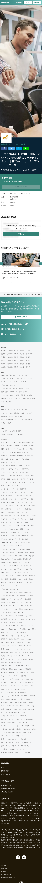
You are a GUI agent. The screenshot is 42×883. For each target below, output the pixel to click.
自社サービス (16, 482)
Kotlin (15, 669)
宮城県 (9, 367)
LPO (2, 642)
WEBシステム (5, 736)
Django (31, 556)
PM (19, 442)
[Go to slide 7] (24, 282)
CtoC (10, 516)
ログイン (27, 2)
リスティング (28, 455)
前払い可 (20, 409)
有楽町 (27, 726)
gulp (13, 706)
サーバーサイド (24, 562)
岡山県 (9, 364)
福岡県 (3, 354)
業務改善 (24, 676)
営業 (31, 499)
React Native (26, 656)
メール (28, 619)
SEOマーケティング (7, 742)
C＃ (13, 736)
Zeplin (31, 445)
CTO (27, 542)
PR (33, 505)
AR (10, 569)
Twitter (11, 702)
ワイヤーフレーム (13, 686)
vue (29, 629)
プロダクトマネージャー (9, 592)
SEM (25, 609)
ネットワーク (27, 682)
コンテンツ (24, 512)
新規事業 (16, 413)
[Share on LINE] (26, 148)
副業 (2, 449)
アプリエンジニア (28, 679)
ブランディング (6, 525)
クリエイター (10, 659)
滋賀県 (3, 360)
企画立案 (4, 499)
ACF (2, 706)
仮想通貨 (4, 669)
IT (7, 522)
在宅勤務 (23, 629)
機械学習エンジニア (22, 666)
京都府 (9, 357)
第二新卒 (16, 639)
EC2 (32, 476)
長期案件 (4, 416)
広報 (11, 378)
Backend (26, 572)
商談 (17, 742)
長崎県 (16, 364)
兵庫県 (9, 354)
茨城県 (16, 350)
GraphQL (13, 579)
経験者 (3, 656)
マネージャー (20, 736)
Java (7, 649)
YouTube (18, 702)
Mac (7, 699)
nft (20, 709)
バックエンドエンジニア (9, 375)
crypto (25, 709)
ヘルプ (3, 767)
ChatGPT (27, 752)
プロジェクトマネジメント (9, 589)
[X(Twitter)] (24, 857)
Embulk (11, 749)
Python (32, 536)
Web (25, 592)
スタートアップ (26, 413)
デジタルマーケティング (9, 549)
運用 (2, 496)
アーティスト (5, 576)
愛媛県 (28, 357)
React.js (3, 582)
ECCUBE (32, 696)
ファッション (25, 532)
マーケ (32, 482)
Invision (24, 445)
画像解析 (28, 669)
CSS (8, 479)
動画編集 (27, 729)
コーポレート (25, 525)
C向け (18, 576)
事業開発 (28, 509)
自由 (10, 629)
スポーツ (13, 636)
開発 (30, 616)
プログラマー (5, 732)
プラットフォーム (21, 502)
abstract (31, 702)
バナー (26, 519)
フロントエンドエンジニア (18, 392)
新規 (10, 639)
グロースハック (26, 606)
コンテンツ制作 (6, 612)
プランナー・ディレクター (9, 382)
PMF (2, 522)
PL (20, 682)
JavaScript (25, 539)
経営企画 (4, 532)
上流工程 (4, 729)
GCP (6, 579)
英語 (33, 729)
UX (2, 509)
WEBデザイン (9, 509)
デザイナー (4, 378)
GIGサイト (4, 803)
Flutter (3, 586)
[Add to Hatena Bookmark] (19, 148)
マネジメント (18, 566)
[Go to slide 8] (26, 282)
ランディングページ (7, 616)
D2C (7, 689)
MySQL (14, 602)
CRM (27, 522)
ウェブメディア (6, 606)
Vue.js (15, 562)
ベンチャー (19, 509)
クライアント (19, 649)
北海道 (22, 357)
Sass (22, 619)
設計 (29, 732)
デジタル (4, 539)
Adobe (32, 552)
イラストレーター (7, 556)
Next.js (25, 579)
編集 (13, 479)
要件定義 (12, 729)
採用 (2, 485)
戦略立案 (24, 739)
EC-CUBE (24, 696)
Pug (33, 706)
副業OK (3, 409)
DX (22, 522)
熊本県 (22, 367)
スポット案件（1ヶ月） (16, 416)
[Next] (40, 263)
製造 (24, 732)
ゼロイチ (4, 622)
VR (6, 569)
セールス (23, 382)
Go (2, 579)
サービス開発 (15, 689)
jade (28, 706)
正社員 (23, 712)
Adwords (31, 609)
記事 (10, 566)
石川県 (28, 367)
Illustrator (4, 462)
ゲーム (19, 662)
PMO (21, 726)
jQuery (10, 676)
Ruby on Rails (5, 559)
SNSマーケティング (23, 672)
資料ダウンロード (7, 774)
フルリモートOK (6, 413)
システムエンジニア (7, 716)
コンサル (28, 582)
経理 (2, 709)
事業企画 (4, 536)
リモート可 (11, 409)
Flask (13, 722)
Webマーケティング (23, 452)
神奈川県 (29, 354)
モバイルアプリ (11, 746)
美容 (31, 686)
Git (10, 476)
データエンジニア (14, 536)
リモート (28, 496)
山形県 (22, 354)
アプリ (16, 485)
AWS (7, 442)
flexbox (22, 706)
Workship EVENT (6, 785)
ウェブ (16, 629)
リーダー (21, 699)
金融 (10, 669)
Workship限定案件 (7, 752)
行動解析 (4, 672)
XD (17, 472)
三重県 (16, 367)
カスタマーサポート (7, 552)
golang (25, 702)
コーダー (20, 599)
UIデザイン (25, 469)
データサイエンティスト (23, 378)
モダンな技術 (16, 559)
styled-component (7, 696)
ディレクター (5, 492)
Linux (30, 592)
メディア (19, 505)
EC (20, 602)
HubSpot (21, 549)
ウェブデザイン (28, 602)
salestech (29, 719)
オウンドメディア (22, 479)
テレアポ (16, 525)
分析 (31, 652)
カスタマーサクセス (28, 398)
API (12, 649)
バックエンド (10, 496)
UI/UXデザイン (13, 682)
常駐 (2, 659)
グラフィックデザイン (8, 626)
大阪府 (9, 350)
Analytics (16, 606)
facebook (20, 455)
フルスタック (5, 596)
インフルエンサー (7, 692)
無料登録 (36, 2)
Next (19, 579)
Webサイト (4, 636)
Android (9, 586)
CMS (32, 442)
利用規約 (3, 871)
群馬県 (22, 364)
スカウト (9, 485)
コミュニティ (14, 632)
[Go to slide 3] (15, 282)
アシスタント (24, 472)
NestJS (17, 696)
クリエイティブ (17, 519)
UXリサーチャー (6, 719)
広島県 (28, 350)
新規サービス (24, 529)
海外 (13, 596)
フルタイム (28, 642)
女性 (2, 746)
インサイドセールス (7, 502)
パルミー (28, 649)
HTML (3, 479)
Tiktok (33, 726)
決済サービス (5, 739)
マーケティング (24, 375)
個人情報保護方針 (6, 874)
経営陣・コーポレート (28, 395)
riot (17, 706)
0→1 (33, 619)
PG (13, 732)
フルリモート (5, 519)
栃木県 (28, 360)
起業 (22, 542)
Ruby (20, 572)
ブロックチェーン (20, 692)
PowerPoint (24, 686)
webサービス (5, 646)
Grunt (8, 706)
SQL (2, 689)
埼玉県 (22, 350)
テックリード (19, 545)
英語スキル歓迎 (6, 423)
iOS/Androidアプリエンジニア (10, 398)
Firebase (32, 576)
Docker (13, 442)
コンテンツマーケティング (9, 489)
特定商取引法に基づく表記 (8, 877)
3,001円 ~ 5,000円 (15, 431)
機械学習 (25, 536)
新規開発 (4, 639)
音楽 (16, 556)
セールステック (19, 719)
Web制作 (23, 632)
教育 (20, 556)
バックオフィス (16, 449)
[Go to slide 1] (11, 282)
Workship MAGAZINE (8, 788)
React (31, 579)
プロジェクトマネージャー (9, 385)
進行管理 (4, 619)
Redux (25, 659)
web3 (15, 709)
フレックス (19, 642)
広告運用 (12, 455)
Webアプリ (28, 569)
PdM (20, 592)
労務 (7, 449)
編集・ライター (24, 388)
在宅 (2, 632)
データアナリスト (23, 722)
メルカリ (24, 576)
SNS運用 (25, 652)
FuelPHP (4, 629)
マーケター (24, 492)
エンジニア (20, 496)
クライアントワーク (7, 472)
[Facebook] (18, 857)
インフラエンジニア (7, 395)
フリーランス (5, 482)
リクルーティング (26, 742)
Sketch (9, 445)
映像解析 (12, 672)
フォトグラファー (7, 402)
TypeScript (11, 582)
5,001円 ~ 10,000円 (7, 434)
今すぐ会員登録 (22, 317)
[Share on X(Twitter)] (11, 148)
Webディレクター (24, 465)
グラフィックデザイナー (9, 465)
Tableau (10, 726)
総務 (32, 525)
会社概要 (3, 865)
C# (2, 569)
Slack (6, 459)
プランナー (15, 492)
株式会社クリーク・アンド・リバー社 (13, 144)
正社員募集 (28, 420)
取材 (31, 449)
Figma (3, 445)
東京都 (3, 350)
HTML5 (30, 596)
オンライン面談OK (7, 420)
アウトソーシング (7, 679)
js (27, 616)
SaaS (28, 549)
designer (9, 709)
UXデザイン (24, 499)
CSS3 (3, 599)
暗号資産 (31, 709)
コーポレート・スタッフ (9, 388)
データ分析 (4, 609)
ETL (17, 749)
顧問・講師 (4, 392)
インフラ (4, 505)
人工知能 (16, 542)
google (28, 699)
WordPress (25, 442)
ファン (19, 659)
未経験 (3, 602)
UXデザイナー (24, 716)
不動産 (23, 689)
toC (13, 576)
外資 (26, 552)
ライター (25, 449)
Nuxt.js (21, 669)
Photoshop (25, 459)
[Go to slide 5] (20, 282)
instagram (16, 612)
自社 (33, 629)
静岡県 (16, 357)
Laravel (27, 476)
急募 (26, 409)
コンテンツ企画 (14, 522)
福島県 (22, 360)
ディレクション (14, 462)
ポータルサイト (22, 596)
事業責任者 (4, 652)
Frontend (20, 582)
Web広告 (4, 455)
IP (18, 712)
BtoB (31, 519)
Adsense (4, 702)
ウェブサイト (20, 616)
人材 (30, 502)
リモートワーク (14, 499)
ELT (21, 749)
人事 (17, 395)
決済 (2, 649)
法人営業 (25, 482)
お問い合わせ (5, 868)
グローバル (19, 552)
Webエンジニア (15, 652)
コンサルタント (14, 532)
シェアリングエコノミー (22, 516)
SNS (31, 479)
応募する (21, 234)
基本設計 (19, 729)
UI (2, 459)
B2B (8, 602)
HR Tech (4, 516)
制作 (32, 672)
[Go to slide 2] (13, 282)
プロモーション (29, 566)
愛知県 (16, 354)
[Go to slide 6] (22, 282)
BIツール (19, 622)
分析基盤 (4, 749)
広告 (18, 512)
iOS (2, 572)
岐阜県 (3, 364)
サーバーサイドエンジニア (9, 529)
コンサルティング (14, 539)
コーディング (11, 599)
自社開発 (12, 622)
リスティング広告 (16, 609)
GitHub (16, 676)
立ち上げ (27, 505)
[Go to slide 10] (30, 282)
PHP (2, 442)
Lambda (13, 699)
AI (10, 542)
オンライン (15, 739)
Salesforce (4, 542)
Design (3, 662)
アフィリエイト (14, 619)
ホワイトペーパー (14, 469)
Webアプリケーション (24, 626)
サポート (4, 476)
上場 (16, 726)
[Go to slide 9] (28, 282)
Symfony (17, 679)
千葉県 (3, 357)
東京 (2, 699)
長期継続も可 (27, 559)
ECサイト (10, 656)
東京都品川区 (7, 170)
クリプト (4, 712)
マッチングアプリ (23, 746)
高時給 (3, 562)
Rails (7, 642)
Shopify (18, 656)
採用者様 (19, 2)
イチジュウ (18, 752)
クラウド (12, 505)
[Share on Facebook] (4, 148)
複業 (12, 642)
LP (22, 612)
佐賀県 (16, 360)
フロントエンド (15, 459)
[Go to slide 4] (18, 282)
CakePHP (28, 599)
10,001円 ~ (19, 434)
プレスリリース (23, 636)
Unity (25, 556)
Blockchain (12, 712)
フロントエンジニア (24, 646)
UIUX (31, 492)
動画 (2, 512)
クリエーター (10, 512)
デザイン (4, 469)
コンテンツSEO (26, 639)
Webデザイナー (18, 569)
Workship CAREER (7, 792)
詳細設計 (18, 732)
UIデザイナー (5, 722)
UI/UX (9, 562)
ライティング (5, 452)
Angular (3, 676)
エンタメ (13, 572)
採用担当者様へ (6, 771)
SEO (13, 452)
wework (14, 646)
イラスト (4, 566)
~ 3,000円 (4, 431)
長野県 (28, 364)
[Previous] (1, 263)
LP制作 (3, 686)
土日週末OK (19, 420)
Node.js (3, 682)
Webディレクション (7, 666)
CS (7, 632)
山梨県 (3, 367)
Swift (7, 572)
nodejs (31, 659)
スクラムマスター (7, 545)
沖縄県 (9, 360)
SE (17, 716)
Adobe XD (17, 445)
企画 (15, 586)
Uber (33, 516)
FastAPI (3, 726)
